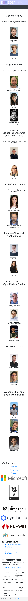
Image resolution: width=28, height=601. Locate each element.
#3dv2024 (17, 599)
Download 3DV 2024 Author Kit (11, 566)
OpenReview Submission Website (12, 567)
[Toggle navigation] (3, 7)
